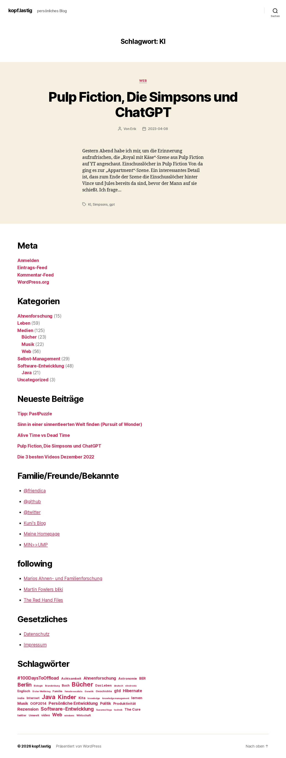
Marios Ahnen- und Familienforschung (63, 578)
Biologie (38, 685)
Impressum (35, 644)
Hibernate (132, 690)
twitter (21, 715)
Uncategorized (33, 379)
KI (89, 204)
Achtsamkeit (71, 678)
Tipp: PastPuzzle (34, 413)
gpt (112, 204)
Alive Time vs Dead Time (43, 435)
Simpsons (100, 204)
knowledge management (115, 698)
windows (69, 715)
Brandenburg (52, 685)
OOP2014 (38, 703)
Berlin (24, 684)
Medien (25, 330)
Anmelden (28, 260)
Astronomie (127, 678)
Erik (133, 129)
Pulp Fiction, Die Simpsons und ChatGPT (142, 104)
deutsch (118, 685)
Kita (82, 698)
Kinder (67, 697)
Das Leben (103, 685)
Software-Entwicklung (40, 366)
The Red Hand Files (43, 600)
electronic (131, 685)
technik (118, 710)
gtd (117, 690)
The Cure (132, 709)
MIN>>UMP (36, 544)
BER (142, 678)
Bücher (29, 337)
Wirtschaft (83, 715)
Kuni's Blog (35, 523)
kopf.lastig (20, 10)
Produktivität (124, 703)
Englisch (23, 691)
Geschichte (104, 691)
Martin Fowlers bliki (43, 589)
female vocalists (73, 691)
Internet (33, 698)
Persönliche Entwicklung (73, 703)
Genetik (89, 691)
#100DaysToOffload (38, 678)
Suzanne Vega (104, 710)
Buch (65, 685)
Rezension (28, 709)
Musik (28, 344)
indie (20, 698)
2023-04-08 (158, 129)
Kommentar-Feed (35, 275)
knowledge (94, 698)
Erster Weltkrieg (41, 691)
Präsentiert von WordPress (78, 746)
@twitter (32, 512)
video (45, 715)
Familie (57, 691)
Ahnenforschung (35, 316)
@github (32, 501)
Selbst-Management (38, 358)
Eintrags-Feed (32, 267)
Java (27, 372)
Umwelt (34, 715)
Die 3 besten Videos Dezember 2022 (55, 456)
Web (143, 81)
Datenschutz (36, 634)
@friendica (35, 490)
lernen (136, 698)
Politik (105, 703)
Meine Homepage (42, 533)
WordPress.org (33, 282)
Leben (23, 323)
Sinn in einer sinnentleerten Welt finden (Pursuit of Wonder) (79, 424)
